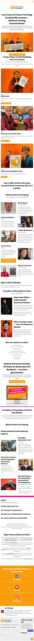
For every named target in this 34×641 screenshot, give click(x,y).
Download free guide (6, 103)
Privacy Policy (10, 635)
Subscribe (30, 630)
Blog (5, 627)
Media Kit (9, 627)
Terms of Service (4, 635)
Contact (13, 627)
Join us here (4, 176)
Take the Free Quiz (5, 140)
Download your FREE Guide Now (17, 54)
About (2, 627)
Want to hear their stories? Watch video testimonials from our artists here (8, 260)
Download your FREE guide (17, 381)
